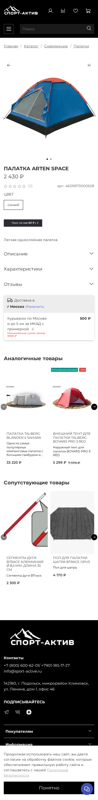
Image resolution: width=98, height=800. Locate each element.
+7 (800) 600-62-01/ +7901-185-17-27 (37, 665)
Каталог (31, 46)
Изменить (35, 306)
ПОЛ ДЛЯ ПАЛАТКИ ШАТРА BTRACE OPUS (71, 560)
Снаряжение (56, 46)
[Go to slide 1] (47, 159)
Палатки (81, 46)
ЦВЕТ (9, 194)
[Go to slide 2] (51, 159)
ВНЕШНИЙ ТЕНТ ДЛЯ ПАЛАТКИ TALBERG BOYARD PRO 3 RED (71, 437)
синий (13, 205)
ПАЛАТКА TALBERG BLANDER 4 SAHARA (24, 436)
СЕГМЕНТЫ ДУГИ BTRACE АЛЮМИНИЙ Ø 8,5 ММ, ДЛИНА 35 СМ (25, 564)
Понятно (49, 787)
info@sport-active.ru (23, 671)
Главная (11, 46)
